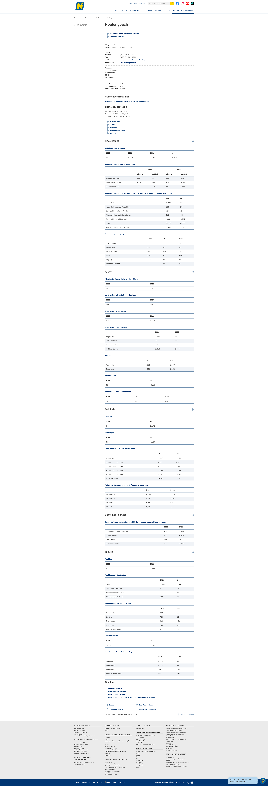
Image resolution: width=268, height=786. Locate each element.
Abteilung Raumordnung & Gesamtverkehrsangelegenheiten (132, 697)
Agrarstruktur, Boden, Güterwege (145, 735)
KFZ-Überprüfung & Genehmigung (176, 739)
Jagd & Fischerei (140, 739)
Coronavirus (108, 762)
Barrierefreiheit (83, 782)
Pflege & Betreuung (110, 769)
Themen (124, 11)
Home (115, 11)
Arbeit (112, 125)
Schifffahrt (169, 748)
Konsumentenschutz (111, 748)
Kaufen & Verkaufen (79, 730)
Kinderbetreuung (110, 746)
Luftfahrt (168, 743)
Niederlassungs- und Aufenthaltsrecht (115, 751)
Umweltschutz (140, 766)
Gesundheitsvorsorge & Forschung (115, 767)
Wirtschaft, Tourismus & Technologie (176, 766)
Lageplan (112, 705)
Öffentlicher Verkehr (172, 746)
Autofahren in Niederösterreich (175, 734)
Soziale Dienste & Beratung (112, 771)
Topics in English (139, 3)
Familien (107, 737)
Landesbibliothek (79, 748)
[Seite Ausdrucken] (192, 783)
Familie (113, 133)
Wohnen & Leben (79, 734)
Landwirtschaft (140, 741)
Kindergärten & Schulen (81, 744)
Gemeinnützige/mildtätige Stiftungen (84, 736)
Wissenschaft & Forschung (81, 753)
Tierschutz (108, 755)
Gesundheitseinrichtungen (112, 766)
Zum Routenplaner (146, 705)
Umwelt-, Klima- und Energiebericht (146, 751)
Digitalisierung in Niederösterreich (84, 762)
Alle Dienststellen (116, 709)
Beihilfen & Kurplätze (111, 775)
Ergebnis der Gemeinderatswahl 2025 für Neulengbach (127, 102)
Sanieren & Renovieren (80, 732)
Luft (137, 758)
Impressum (111, 782)
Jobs (130, 3)
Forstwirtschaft (140, 737)
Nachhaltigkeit (140, 760)
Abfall (137, 753)
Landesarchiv (78, 746)
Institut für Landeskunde (81, 750)
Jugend (107, 744)
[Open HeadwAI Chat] (263, 781)
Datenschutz (98, 782)
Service (149, 11)
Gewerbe (168, 760)
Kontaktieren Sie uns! (148, 709)
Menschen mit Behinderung (112, 750)
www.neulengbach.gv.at (129, 63)
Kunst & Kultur (140, 728)
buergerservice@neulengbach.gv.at (134, 60)
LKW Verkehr (170, 741)
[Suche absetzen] (172, 3)
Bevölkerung (115, 122)
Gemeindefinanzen (117, 131)
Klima (137, 757)
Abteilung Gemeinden (116, 694)
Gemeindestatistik (117, 37)
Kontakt (122, 782)
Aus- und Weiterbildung (81, 743)
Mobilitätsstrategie (171, 745)
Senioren (107, 753)
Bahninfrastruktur (171, 736)
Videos (167, 11)
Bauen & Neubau (79, 728)
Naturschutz (139, 762)
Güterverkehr (170, 737)
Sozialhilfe (108, 773)
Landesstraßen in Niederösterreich (176, 732)
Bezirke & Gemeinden (183, 11)
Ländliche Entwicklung (142, 743)
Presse (158, 11)
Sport (106, 730)
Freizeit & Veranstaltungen (112, 728)
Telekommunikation (79, 764)
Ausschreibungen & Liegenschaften (176, 759)
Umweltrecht (139, 764)
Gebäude (113, 128)
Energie (138, 755)
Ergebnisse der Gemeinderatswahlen (124, 34)
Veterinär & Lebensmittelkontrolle (145, 744)
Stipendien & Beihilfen (80, 751)
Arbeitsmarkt (170, 757)
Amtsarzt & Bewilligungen (112, 764)
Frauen (107, 739)
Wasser (138, 767)
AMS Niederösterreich (117, 692)
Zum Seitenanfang (186, 714)
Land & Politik (136, 11)
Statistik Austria (115, 689)
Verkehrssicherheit (171, 750)
